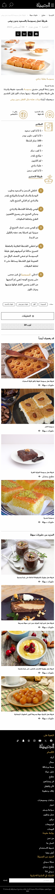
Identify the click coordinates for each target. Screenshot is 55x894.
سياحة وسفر (48, 810)
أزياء (52, 757)
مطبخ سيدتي (48, 867)
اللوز (34, 304)
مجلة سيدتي (48, 862)
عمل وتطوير (48, 814)
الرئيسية (51, 15)
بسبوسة (27, 89)
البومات (50, 829)
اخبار (52, 805)
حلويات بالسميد (9, 304)
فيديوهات (49, 824)
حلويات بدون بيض (23, 304)
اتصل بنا (50, 843)
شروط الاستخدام (46, 848)
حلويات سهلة (34, 15)
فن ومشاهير (48, 781)
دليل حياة (49, 772)
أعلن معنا (50, 853)
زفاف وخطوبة (48, 791)
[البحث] (11, 5)
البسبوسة (26, 275)
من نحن (50, 838)
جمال (51, 762)
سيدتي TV (49, 871)
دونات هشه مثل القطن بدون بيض (25, 99)
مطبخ (43, 15)
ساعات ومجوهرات (46, 800)
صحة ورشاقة (48, 767)
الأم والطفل (49, 786)
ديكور (51, 819)
